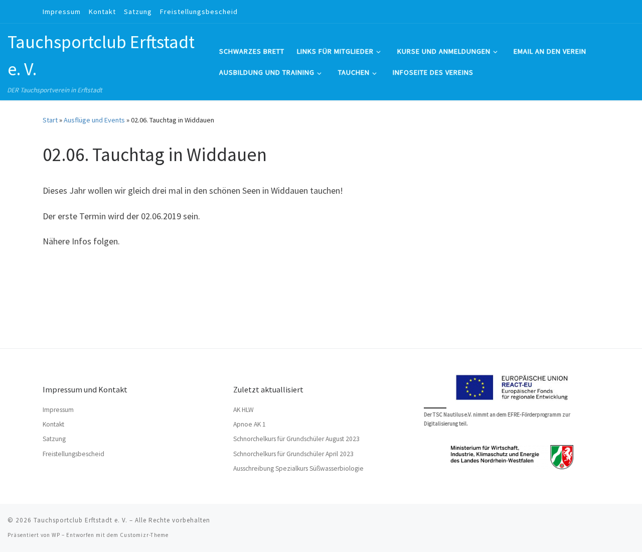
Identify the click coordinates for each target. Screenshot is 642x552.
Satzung (54, 439)
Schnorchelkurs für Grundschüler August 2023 (296, 439)
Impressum (58, 409)
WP (56, 534)
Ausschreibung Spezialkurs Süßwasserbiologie (298, 468)
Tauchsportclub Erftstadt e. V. (80, 520)
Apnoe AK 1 (249, 424)
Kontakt (53, 424)
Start (50, 119)
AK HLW (243, 409)
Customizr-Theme (144, 534)
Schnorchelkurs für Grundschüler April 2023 (293, 454)
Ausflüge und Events (94, 119)
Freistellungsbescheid (73, 454)
